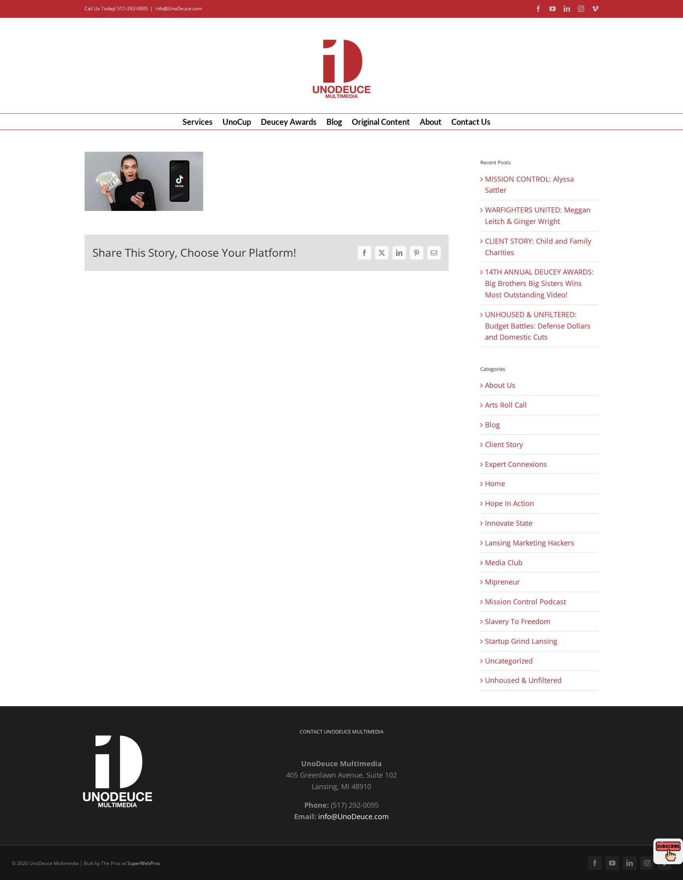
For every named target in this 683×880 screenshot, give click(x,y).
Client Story (504, 444)
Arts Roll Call (506, 405)
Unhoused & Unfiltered (523, 680)
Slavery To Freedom (518, 621)
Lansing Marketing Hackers (529, 542)
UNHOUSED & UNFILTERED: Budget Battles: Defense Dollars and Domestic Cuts (538, 326)
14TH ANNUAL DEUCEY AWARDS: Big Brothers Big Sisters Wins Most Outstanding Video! (539, 283)
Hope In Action (509, 503)
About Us (500, 385)
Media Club (504, 562)
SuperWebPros (143, 863)
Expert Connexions (516, 464)
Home (495, 483)
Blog (492, 424)
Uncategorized (509, 661)
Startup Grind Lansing (521, 641)
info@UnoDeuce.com (178, 8)
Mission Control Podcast (525, 601)
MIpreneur (502, 582)
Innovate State (508, 523)
